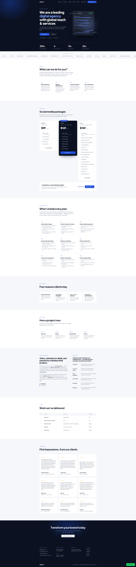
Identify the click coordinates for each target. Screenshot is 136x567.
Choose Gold (87, 177)
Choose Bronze (49, 147)
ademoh (42, 2)
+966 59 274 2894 (43, 555)
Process (70, 1)
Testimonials (83, 1)
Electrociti (91, 55)
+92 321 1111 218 (81, 186)
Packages (65, 1)
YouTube (87, 553)
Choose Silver (67, 152)
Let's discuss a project (67, 535)
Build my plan (89, 186)
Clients (78, 1)
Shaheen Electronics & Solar (54, 55)
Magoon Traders (7, 55)
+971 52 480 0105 (43, 553)
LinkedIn (87, 555)
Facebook (88, 549)
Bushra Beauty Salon (42, 55)
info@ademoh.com (43, 549)
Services (60, 1)
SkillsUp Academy (66, 55)
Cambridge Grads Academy (19, 55)
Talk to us (53, 34)
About (74, 1)
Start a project (91, 1)
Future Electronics (31, 55)
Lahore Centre (76, 55)
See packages (44, 34)
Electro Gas (84, 55)
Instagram (88, 551)
